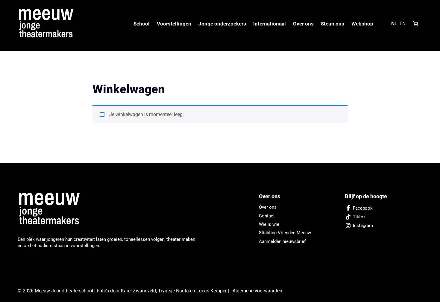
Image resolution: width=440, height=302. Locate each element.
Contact (267, 216)
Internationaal (269, 24)
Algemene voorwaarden (257, 291)
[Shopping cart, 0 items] (415, 23)
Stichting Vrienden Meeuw (285, 232)
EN (403, 23)
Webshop (362, 24)
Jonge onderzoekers (222, 24)
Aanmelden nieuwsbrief (282, 241)
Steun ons (332, 24)
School (141, 24)
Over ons (303, 24)
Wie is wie (269, 224)
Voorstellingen (174, 24)
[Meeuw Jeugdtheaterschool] (53, 209)
